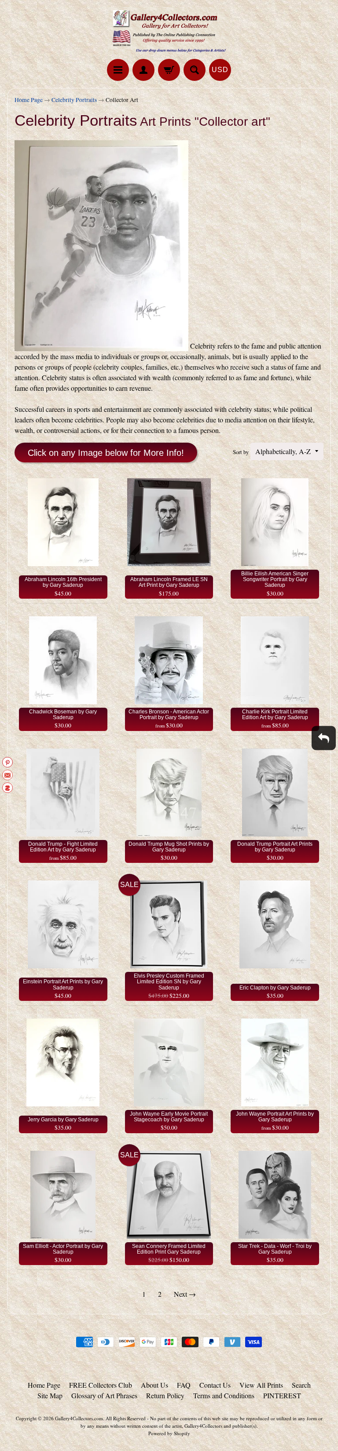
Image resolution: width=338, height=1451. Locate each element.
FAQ (184, 1384)
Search (301, 1384)
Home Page (29, 100)
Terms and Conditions (223, 1395)
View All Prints (261, 1384)
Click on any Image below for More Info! (106, 453)
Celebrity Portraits (74, 100)
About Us (154, 1384)
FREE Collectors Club (100, 1384)
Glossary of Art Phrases (104, 1395)
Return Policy (165, 1395)
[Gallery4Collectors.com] (169, 31)
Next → (185, 1293)
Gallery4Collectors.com (79, 1418)
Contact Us (215, 1384)
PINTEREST (282, 1395)
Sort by (241, 452)
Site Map (49, 1395)
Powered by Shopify (169, 1433)
